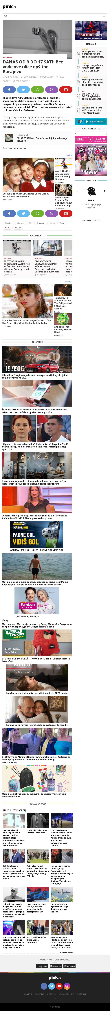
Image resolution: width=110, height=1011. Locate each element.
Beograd (7, 57)
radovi (18, 228)
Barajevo (8, 223)
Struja (52, 223)
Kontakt (28, 994)
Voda (61, 223)
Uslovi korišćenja (66, 994)
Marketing (39, 994)
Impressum (51, 994)
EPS (30, 223)
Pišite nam (81, 994)
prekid (7, 228)
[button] (6, 252)
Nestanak (41, 223)
